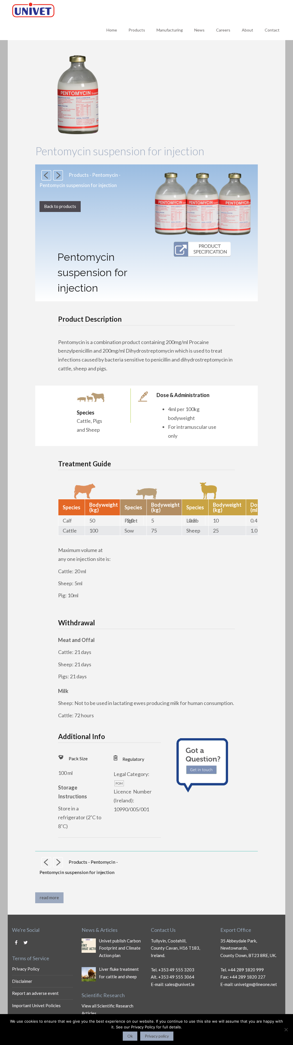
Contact (272, 30)
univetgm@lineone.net (255, 984)
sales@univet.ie (180, 984)
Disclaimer (22, 981)
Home (111, 30)
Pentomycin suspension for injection (119, 151)
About (247, 30)
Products (136, 30)
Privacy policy (157, 1036)
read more (49, 897)
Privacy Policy (25, 968)
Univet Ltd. (80, 10)
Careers (223, 30)
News (199, 30)
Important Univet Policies (36, 1005)
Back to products (60, 206)
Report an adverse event (35, 993)
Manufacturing (170, 30)
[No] (286, 1029)
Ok (130, 1036)
